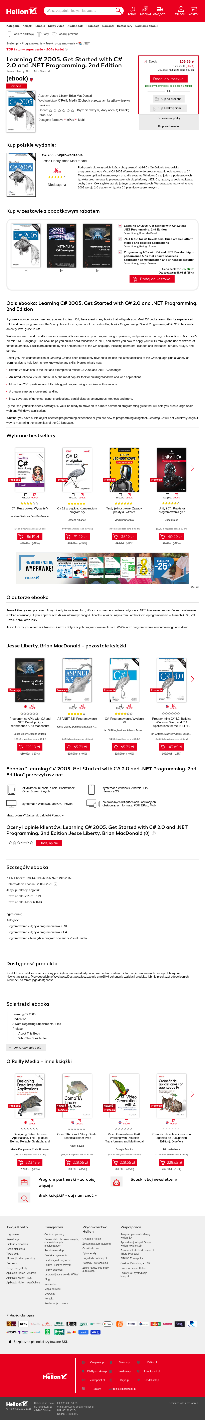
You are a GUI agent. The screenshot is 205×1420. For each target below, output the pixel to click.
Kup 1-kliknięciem (169, 108)
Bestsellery (124, 25)
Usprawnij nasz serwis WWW (61, 1274)
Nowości (108, 25)
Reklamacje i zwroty (56, 1303)
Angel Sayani (77, 1145)
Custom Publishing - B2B (135, 1263)
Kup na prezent (171, 99)
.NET (66, 926)
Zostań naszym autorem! (97, 1243)
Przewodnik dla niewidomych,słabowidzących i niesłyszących (61, 1242)
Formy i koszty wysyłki (57, 1264)
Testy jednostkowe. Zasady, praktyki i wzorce (124, 510)
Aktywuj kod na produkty (20, 1258)
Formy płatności (53, 1269)
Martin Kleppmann (21, 1149)
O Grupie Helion (91, 1238)
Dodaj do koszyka (168, 79)
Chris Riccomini (40, 1149)
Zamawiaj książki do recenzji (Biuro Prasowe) (137, 1252)
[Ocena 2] (55, 110)
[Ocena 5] (68, 110)
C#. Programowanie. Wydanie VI (124, 720)
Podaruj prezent (67, 33)
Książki (27, 25)
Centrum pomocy (54, 1234)
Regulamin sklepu (54, 1250)
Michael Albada (171, 1149)
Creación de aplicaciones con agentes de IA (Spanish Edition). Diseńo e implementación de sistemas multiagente (171, 1141)
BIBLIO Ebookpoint (132, 1258)
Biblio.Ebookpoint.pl (124, 1388)
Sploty (97, 1388)
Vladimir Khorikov (124, 520)
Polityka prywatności (56, 1255)
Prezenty (11, 1263)
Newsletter (50, 1284)
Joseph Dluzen (147, 263)
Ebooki (40, 25)
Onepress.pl (97, 1362)
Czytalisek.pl (152, 1380)
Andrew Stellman (20, 516)
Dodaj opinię (49, 843)
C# (65, 932)
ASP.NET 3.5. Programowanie (77, 718)
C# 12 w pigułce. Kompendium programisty (77, 510)
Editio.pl (152, 1362)
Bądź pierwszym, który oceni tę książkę (103, 110)
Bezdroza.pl (125, 1371)
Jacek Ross (171, 520)
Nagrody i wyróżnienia (95, 1262)
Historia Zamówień (17, 1244)
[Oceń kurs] (20, 842)
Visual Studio (78, 938)
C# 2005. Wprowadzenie (62, 155)
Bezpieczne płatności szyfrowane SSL (40, 1342)
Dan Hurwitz (94, 726)
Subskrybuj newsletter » (154, 1179)
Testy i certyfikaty (16, 1268)
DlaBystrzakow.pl (97, 1371)
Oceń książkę (90, 1248)
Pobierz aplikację (23, 33)
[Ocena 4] (63, 110)
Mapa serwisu (52, 1288)
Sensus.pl (125, 1362)
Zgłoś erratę (14, 914)
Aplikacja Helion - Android (21, 1272)
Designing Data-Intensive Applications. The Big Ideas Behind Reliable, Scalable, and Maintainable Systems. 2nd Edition (30, 1141)
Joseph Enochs (124, 1149)
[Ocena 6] (72, 110)
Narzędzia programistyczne (48, 938)
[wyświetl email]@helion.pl (79, 1406)
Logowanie (12, 1234)
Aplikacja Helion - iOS (19, 1277)
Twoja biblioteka (15, 1248)
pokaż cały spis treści (28, 1047)
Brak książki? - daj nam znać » (67, 1195)
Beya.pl (124, 1380)
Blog (47, 1279)
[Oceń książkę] (62, 110)
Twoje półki (12, 1253)
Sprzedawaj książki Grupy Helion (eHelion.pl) (136, 1244)
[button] (192, 468)
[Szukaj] (119, 11)
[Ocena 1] (50, 110)
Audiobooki (75, 25)
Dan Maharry (79, 726)
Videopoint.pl (97, 1380)
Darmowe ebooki (146, 25)
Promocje (92, 25)
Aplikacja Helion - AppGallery (23, 1282)
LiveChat (49, 1293)
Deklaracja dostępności (57, 1260)
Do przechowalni (168, 126)
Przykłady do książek (95, 1258)
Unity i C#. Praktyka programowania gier (172, 510)
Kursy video (56, 25)
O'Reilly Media (67, 100)
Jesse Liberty (58, 95)
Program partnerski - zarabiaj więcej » (66, 1182)
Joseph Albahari (77, 520)
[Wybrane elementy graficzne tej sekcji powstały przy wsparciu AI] (197, 587)
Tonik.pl (194, 1403)
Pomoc (56, 815)
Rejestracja (12, 1239)
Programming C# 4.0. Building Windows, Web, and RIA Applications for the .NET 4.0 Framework (171, 724)
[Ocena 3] (59, 110)
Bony (45, 33)
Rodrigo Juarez (147, 246)
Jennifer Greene (40, 516)
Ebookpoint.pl (152, 1371)
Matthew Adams (126, 730)
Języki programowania (45, 926)
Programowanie (16, 926)
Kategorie (13, 25)
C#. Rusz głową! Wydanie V (30, 508)
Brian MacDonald (80, 95)
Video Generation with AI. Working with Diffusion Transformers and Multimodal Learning (124, 1139)
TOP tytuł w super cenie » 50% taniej (35, 49)
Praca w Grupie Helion (133, 1268)
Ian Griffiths (110, 730)
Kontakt (48, 1298)
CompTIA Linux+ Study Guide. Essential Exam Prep (77, 1135)
